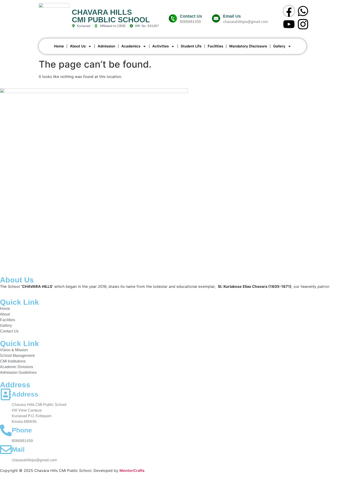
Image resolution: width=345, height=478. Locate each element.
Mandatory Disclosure (248, 46)
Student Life (191, 46)
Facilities (215, 46)
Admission (106, 46)
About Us (78, 46)
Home (59, 46)
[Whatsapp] (303, 11)
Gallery (279, 46)
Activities (160, 46)
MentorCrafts (132, 470)
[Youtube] (289, 24)
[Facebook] (289, 11)
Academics (130, 46)
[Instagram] (303, 24)
